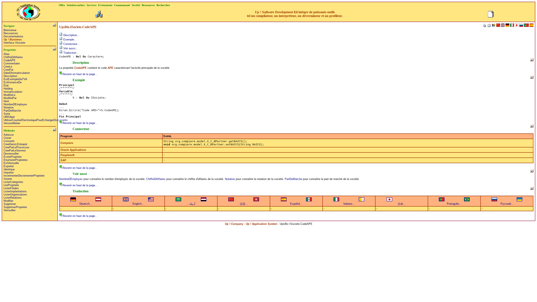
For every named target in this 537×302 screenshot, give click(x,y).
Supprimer (10, 204)
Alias (7, 54)
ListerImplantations (15, 191)
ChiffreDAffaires (13, 57)
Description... (71, 35)
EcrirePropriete (13, 156)
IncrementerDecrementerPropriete (24, 175)
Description (10, 76)
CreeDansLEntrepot (15, 144)
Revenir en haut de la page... (80, 74)
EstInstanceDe (13, 82)
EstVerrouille (11, 163)
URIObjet (9, 116)
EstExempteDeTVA (15, 79)
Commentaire (12, 63)
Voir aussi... (70, 48)
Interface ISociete (14, 42)
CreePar (8, 69)
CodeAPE (10, 60)
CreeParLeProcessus (16, 147)
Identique (9, 169)
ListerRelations (13, 197)
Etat (6, 85)
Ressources (11, 33)
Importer (9, 172)
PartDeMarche (12, 110)
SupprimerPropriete (15, 207)
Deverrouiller (11, 153)
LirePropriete (11, 185)
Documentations (13, 36)
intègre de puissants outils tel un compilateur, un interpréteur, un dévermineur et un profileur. (295, 14)
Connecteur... (71, 44)
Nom (6, 101)
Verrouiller (10, 210)
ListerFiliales (11, 188)
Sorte (7, 113)
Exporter (9, 166)
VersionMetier (12, 123)
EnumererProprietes (16, 159)
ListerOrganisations (15, 194)
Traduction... (71, 52)
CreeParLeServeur (15, 150)
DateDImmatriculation (17, 72)
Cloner (7, 137)
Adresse (9, 134)
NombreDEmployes (15, 104)
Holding (8, 88)
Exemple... (70, 39)
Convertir (9, 141)
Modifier (8, 200)
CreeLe (8, 66)
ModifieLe (9, 94)
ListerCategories (13, 182)
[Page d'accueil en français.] (28, 11)
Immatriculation (13, 91)
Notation (9, 107)
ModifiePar (10, 98)
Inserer (8, 178)
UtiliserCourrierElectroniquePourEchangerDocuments (36, 120)
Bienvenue (10, 30)
